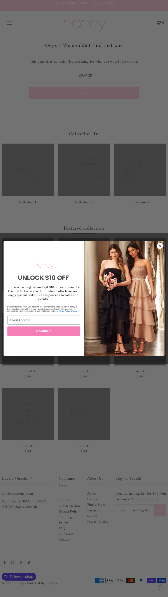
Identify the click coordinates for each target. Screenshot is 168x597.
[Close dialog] (160, 246)
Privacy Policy (64, 311)
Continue (44, 331)
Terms (74, 311)
